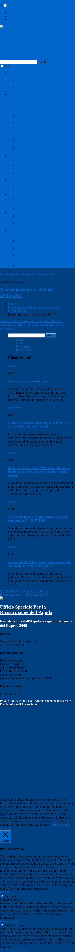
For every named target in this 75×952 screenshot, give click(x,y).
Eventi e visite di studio (30, 248)
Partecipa (22, 144)
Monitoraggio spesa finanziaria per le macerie (44, 201)
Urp (10, 12)
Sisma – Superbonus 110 (31, 148)
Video (20, 255)
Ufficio (12, 72)
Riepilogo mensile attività (32, 223)
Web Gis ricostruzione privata (34, 137)
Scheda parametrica (28, 112)
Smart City (23, 187)
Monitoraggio (24, 119)
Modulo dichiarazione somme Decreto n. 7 (43, 151)
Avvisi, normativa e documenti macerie (40, 198)
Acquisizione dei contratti (24, 16)
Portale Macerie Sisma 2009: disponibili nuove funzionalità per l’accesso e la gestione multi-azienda (39, 471)
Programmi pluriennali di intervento (38, 165)
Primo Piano (24, 233)
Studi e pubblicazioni (29, 258)
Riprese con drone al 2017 (32, 262)
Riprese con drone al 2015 (32, 265)
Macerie (13, 194)
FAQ (19, 133)
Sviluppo (13, 180)
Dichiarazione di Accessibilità (18, 704)
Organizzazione (26, 76)
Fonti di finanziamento (30, 158)
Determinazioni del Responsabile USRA (35, 274)
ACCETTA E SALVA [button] (14, 950)
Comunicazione (18, 230)
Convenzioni (24, 80)
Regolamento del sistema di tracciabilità (41, 208)
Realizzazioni (24, 140)
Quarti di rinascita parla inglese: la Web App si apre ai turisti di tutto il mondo (39, 424)
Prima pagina (24, 346)
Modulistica (23, 115)
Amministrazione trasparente (53, 700)
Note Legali (26, 700)
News (19, 90)
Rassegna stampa (27, 244)
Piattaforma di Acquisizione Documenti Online (45, 108)
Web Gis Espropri (27, 226)
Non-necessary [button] (9, 921)
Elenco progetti (25, 183)
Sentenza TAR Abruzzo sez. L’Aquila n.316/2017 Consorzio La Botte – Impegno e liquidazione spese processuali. (32, 324)
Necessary (11, 896)
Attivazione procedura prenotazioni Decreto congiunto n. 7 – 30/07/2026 (38, 518)
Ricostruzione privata (21, 97)
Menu (8, 66)
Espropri (13, 212)
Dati (10, 94)
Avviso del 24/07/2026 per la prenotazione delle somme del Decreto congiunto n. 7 (39, 563)
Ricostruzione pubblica (22, 155)
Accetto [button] (5, 828)
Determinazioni (7, 274)
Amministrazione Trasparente (26, 19)
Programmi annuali (28, 169)
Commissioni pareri (28, 126)
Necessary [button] (6, 892)
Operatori (22, 122)
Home (12, 303)
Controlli (21, 130)
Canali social (24, 251)
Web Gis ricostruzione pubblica (36, 173)
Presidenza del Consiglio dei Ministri (23, 1)
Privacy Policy (9, 700)
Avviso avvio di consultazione (27, 381)
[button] (5, 5)
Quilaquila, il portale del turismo (36, 190)
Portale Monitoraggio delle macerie (38, 205)
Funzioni (21, 215)
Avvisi (20, 237)
